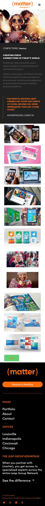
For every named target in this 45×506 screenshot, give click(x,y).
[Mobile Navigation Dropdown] (39, 4)
